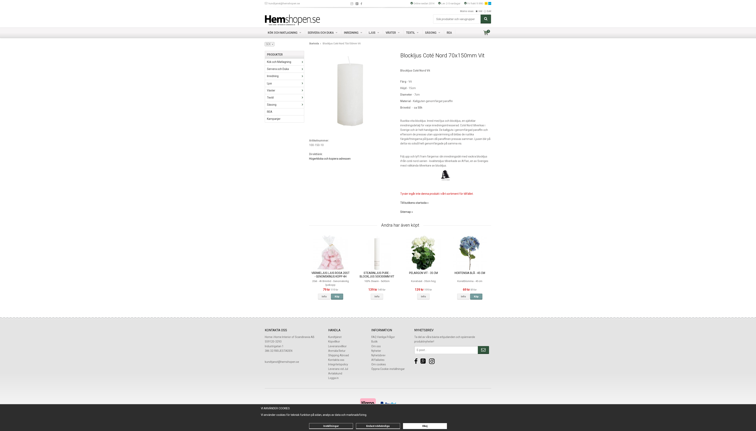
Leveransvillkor (337, 346)
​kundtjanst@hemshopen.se (282, 361)
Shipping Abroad (338, 355)
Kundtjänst (335, 337)
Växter (391, 32)
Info (324, 296)
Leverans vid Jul (338, 368)
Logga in (333, 378)
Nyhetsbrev (378, 355)
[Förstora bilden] (350, 91)
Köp (337, 296)
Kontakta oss (336, 359)
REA (449, 32)
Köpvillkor (334, 341)
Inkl (480, 11)
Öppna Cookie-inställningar (388, 368)
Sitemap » (406, 211)
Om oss (376, 346)
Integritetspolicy (338, 364)
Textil (410, 32)
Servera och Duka (321, 32)
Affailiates (377, 359)
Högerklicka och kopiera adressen (330, 158)
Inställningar (331, 425)
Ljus (372, 32)
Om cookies (378, 364)
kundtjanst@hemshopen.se (284, 3)
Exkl (489, 11)
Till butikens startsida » (414, 202)
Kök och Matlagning (282, 32)
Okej (425, 425)
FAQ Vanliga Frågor (383, 337)
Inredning (351, 32)
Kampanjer (274, 118)
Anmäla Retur (337, 350)
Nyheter (376, 350)
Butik (374, 341)
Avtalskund (335, 373)
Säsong (430, 32)
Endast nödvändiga (378, 425)
